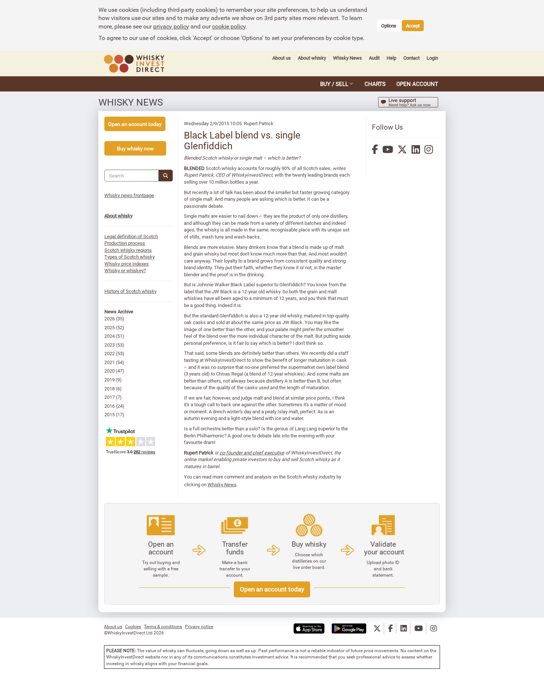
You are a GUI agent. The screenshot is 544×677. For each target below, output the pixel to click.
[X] (402, 149)
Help (391, 58)
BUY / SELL (334, 83)
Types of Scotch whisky (129, 256)
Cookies (133, 626)
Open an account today (272, 589)
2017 (109, 397)
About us (281, 58)
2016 (109, 406)
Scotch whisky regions (128, 250)
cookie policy (229, 26)
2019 (109, 379)
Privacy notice (199, 626)
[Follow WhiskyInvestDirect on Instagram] (433, 628)
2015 (109, 414)
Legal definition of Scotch (131, 236)
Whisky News (347, 58)
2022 (109, 353)
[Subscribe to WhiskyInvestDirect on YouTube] (418, 628)
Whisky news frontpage (129, 195)
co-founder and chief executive (251, 452)
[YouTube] (387, 149)
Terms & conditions (163, 626)
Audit (374, 58)
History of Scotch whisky (130, 291)
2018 (109, 388)
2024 (109, 336)
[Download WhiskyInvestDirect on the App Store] (309, 628)
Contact (411, 58)
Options (388, 25)
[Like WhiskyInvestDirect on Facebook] (390, 628)
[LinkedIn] (416, 149)
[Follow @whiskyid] (377, 628)
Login (432, 58)
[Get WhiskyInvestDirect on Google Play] (349, 628)
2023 (109, 344)
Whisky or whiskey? (125, 270)
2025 (109, 327)
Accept (413, 25)
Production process (124, 243)
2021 (109, 362)
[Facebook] (375, 149)
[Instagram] (428, 149)
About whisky (312, 58)
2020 (109, 370)
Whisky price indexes (126, 263)
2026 (109, 318)
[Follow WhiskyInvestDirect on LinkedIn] (403, 628)
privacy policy (171, 26)
